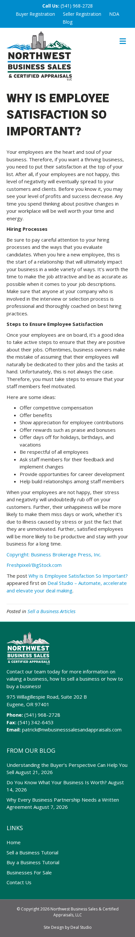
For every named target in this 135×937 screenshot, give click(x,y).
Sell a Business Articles (51, 611)
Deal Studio (81, 927)
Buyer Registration (35, 14)
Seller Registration (82, 14)
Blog (67, 22)
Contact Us (19, 882)
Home (14, 842)
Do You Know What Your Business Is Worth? (57, 782)
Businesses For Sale (29, 872)
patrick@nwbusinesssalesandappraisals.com (72, 729)
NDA (114, 14)
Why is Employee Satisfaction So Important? (78, 575)
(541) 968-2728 (77, 6)
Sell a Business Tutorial (32, 852)
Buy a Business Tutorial (33, 862)
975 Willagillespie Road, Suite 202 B (47, 696)
